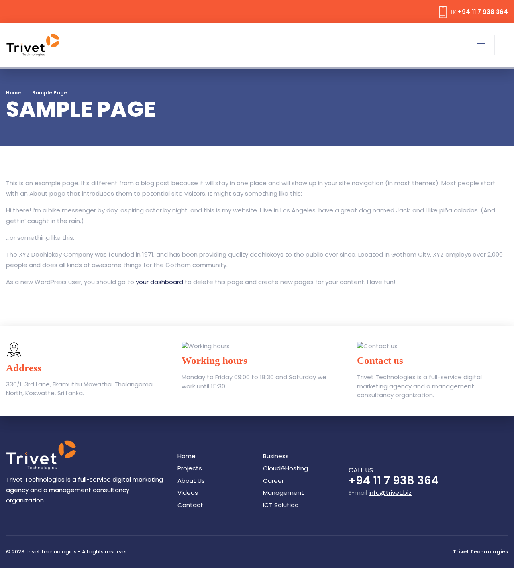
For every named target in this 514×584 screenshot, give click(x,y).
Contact (190, 505)
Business (276, 456)
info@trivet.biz (390, 492)
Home (13, 92)
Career (273, 480)
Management (283, 492)
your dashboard (159, 282)
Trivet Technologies (480, 551)
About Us (191, 480)
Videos (187, 492)
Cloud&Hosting (285, 468)
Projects (189, 468)
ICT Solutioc (280, 505)
